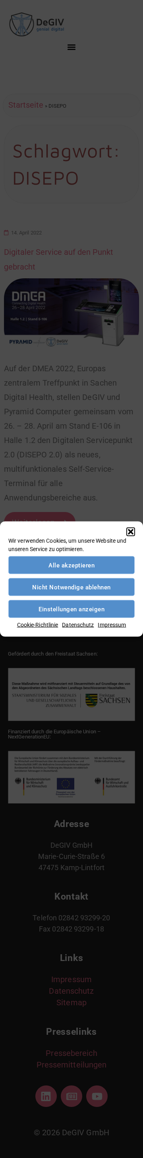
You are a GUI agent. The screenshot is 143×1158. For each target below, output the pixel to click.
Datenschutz (78, 625)
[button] (131, 532)
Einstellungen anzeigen (71, 608)
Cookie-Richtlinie (37, 625)
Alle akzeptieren (71, 565)
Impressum (112, 625)
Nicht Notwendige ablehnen (71, 587)
